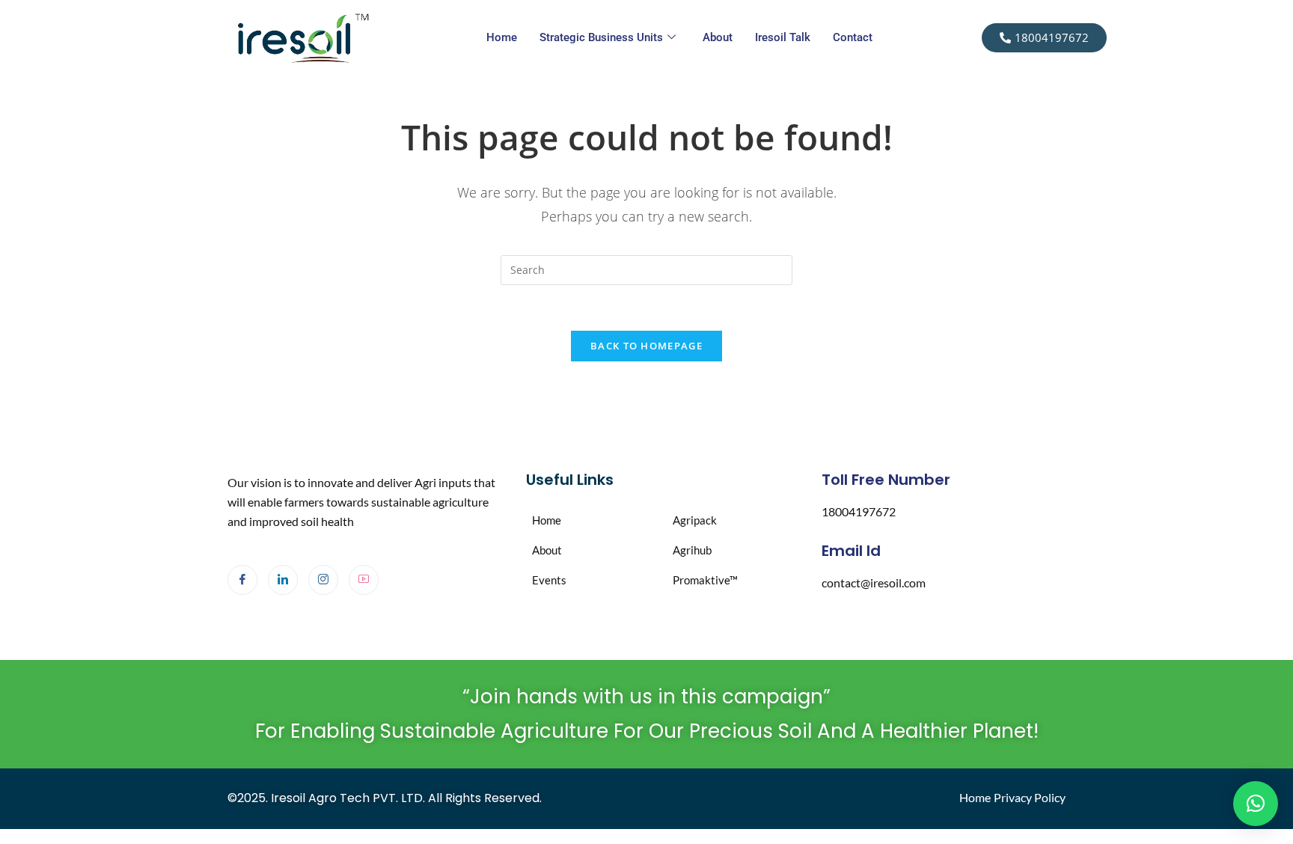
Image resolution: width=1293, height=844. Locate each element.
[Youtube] (364, 580)
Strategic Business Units (601, 37)
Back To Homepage (646, 345)
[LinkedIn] (283, 580)
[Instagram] (323, 580)
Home (501, 37)
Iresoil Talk (782, 37)
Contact (852, 37)
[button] (1255, 803)
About (718, 37)
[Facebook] (242, 580)
